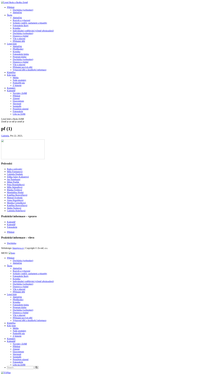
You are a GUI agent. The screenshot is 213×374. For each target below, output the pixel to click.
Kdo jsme (11, 75)
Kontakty (11, 88)
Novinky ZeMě (20, 93)
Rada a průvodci (14, 169)
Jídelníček (17, 12)
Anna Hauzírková (15, 200)
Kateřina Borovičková (17, 195)
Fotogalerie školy (21, 25)
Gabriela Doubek (15, 174)
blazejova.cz (18, 248)
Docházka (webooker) (23, 10)
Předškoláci (18, 49)
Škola (9, 15)
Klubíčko (11, 72)
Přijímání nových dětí (22, 67)
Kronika (16, 28)
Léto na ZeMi (19, 114)
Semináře (17, 106)
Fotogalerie (18, 111)
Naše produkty (19, 80)
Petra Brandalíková (15, 184)
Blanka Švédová (14, 190)
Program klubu (19, 57)
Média (16, 77)
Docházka (11, 243)
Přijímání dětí (19, 41)
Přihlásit (10, 7)
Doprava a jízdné (20, 36)
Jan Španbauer (13, 179)
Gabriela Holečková (16, 210)
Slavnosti (17, 103)
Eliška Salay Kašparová (18, 177)
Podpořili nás (19, 83)
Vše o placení (19, 38)
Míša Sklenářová (14, 187)
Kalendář (11, 90)
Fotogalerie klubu (21, 54)
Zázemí (16, 98)
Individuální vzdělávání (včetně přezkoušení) (33, 31)
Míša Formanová (14, 171)
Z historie (17, 85)
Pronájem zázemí (20, 109)
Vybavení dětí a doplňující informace (29, 70)
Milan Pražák (13, 182)
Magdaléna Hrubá (15, 192)
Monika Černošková (16, 203)
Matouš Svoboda (14, 197)
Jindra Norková (14, 208)
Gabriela (5, 136)
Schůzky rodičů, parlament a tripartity (30, 23)
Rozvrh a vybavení (21, 20)
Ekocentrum (18, 101)
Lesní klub (12, 44)
